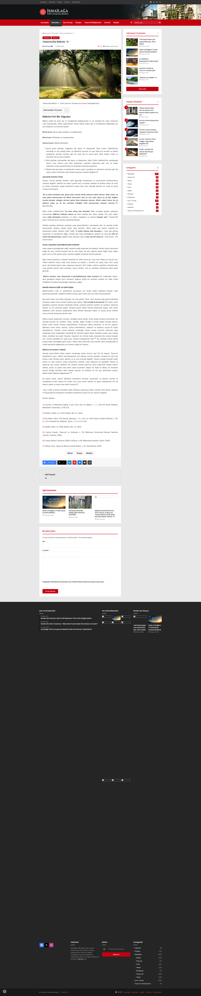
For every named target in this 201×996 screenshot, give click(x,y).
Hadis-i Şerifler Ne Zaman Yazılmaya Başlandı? (146, 151)
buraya (84, 103)
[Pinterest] (74, 462)
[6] (44, 441)
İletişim (59, 2)
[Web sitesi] (46, 478)
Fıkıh (129, 187)
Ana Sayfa (45, 23)
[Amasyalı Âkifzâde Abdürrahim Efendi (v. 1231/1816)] (80, 502)
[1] (97, 172)
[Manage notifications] (4, 991)
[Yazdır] (90, 462)
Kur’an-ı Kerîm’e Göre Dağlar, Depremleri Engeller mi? (147, 141)
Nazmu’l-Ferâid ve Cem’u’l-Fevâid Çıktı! (147, 69)
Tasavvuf (55, 38)
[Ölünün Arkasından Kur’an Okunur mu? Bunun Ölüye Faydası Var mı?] (132, 111)
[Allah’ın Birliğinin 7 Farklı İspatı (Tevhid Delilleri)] (54, 502)
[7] (77, 384)
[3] (101, 276)
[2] (117, 203)
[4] (106, 302)
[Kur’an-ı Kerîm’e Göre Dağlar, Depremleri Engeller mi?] (132, 142)
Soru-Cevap (67, 23)
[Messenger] (79, 462)
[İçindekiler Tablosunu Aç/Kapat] (65, 110)
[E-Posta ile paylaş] (84, 462)
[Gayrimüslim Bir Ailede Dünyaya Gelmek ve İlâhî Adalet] (116, 623)
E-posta (46, 550)
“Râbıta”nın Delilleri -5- (148, 78)
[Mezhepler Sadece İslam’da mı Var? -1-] (125, 699)
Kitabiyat (131, 197)
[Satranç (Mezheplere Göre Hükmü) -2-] (125, 618)
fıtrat (71, 453)
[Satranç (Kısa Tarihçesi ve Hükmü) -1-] (106, 623)
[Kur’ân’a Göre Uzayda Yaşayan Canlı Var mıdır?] (132, 133)
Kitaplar (78, 23)
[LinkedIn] (69, 462)
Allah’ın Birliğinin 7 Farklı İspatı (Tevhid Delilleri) (54, 512)
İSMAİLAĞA (65, 992)
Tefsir (130, 184)
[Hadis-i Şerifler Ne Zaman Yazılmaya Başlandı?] (132, 152)
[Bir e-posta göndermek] (52, 46)
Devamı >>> (82, 959)
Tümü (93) (142, 89)
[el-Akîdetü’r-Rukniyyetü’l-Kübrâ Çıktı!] (132, 62)
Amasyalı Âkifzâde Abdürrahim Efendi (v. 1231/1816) (77, 513)
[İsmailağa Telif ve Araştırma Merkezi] (55, 12)
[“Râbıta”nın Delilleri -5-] (132, 80)
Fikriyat (130, 194)
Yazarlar (67, 2)
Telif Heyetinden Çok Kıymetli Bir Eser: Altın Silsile (147, 41)
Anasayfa (43, 2)
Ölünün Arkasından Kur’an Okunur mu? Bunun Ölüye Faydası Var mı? (148, 111)
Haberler (131, 207)
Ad (44, 541)
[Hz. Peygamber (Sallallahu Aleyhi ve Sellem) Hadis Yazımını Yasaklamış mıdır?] (125, 781)
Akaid (130, 181)
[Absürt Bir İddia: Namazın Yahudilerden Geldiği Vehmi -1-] (116, 857)
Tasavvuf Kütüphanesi (92, 23)
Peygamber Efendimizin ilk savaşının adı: (73, 582)
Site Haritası (76, 2)
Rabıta (89, 453)
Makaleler (55, 23)
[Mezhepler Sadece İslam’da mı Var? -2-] (106, 857)
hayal (80, 453)
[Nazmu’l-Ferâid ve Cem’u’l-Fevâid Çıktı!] (132, 71)
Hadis (130, 191)
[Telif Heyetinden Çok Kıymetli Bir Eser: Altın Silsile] (132, 42)
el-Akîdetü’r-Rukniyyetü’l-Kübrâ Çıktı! (148, 60)
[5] (44, 432)
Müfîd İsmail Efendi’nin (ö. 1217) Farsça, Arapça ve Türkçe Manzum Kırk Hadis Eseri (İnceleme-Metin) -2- (105, 514)
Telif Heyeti (47, 46)
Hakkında (52, 2)
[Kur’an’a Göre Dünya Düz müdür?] (132, 123)
